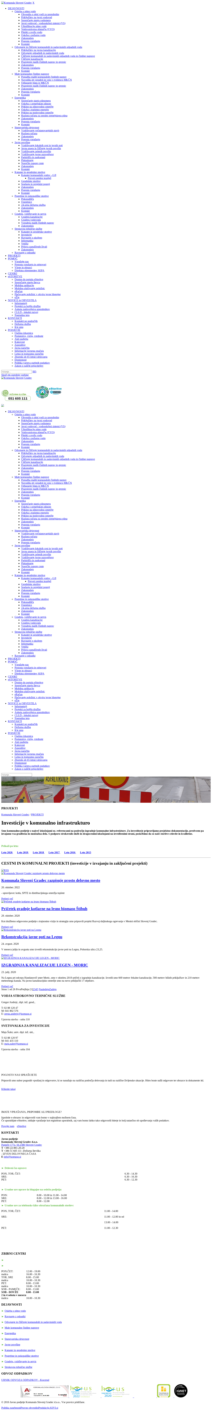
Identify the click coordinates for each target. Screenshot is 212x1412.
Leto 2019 (23, 852)
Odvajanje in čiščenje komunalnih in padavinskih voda (33, 1322)
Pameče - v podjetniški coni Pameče (23, 1260)
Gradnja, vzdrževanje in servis (20, 1361)
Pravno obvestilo (29, 1407)
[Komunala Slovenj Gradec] (16, 2)
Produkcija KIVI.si (48, 1407)
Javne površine (12, 1344)
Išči (34, 371)
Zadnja (52, 989)
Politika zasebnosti (11, 1407)
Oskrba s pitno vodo (15, 1310)
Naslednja (44, 989)
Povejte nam (7, 1126)
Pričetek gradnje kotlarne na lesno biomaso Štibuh (44, 908)
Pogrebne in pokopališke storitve (22, 1355)
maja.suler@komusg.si (16, 1043)
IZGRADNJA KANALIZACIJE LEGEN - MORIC (44, 965)
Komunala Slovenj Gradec (15, 814)
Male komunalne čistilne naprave (22, 1327)
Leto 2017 (54, 852)
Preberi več (7, 898)
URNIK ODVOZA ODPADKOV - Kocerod (25, 1380)
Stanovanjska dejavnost (17, 1339)
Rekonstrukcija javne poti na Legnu (31, 937)
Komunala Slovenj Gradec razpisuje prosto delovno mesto (50, 880)
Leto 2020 (7, 852)
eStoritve (21, 1126)
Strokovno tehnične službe (18, 1367)
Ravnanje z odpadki (15, 1316)
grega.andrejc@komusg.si (17, 1013)
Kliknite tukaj (8, 1089)
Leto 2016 (70, 852)
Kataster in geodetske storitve (20, 1350)
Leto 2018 (39, 852)
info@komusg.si (12, 1156)
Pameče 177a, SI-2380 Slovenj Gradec (21, 1144)
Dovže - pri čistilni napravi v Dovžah (24, 1265)
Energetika (10, 1333)
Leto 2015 (85, 852)
